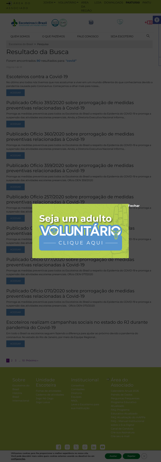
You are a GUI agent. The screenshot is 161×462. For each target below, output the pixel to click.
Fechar (129, 205)
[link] (80, 230)
